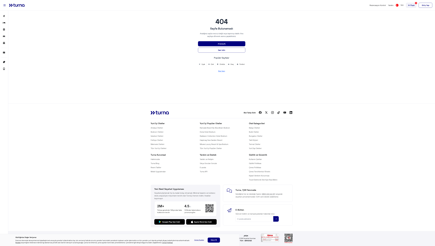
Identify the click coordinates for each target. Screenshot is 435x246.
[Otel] (4, 23)
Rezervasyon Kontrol (378, 5)
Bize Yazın (221, 71)
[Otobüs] (4, 30)
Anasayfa (222, 44)
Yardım (390, 5)
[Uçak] (4, 16)
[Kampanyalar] (4, 62)
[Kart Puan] (4, 53)
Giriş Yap (425, 5)
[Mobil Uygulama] (4, 69)
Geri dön (221, 50)
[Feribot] (4, 43)
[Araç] (4, 36)
